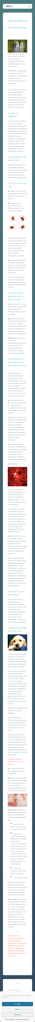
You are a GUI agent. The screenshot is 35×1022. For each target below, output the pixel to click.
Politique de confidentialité (22, 1019)
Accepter (17, 1004)
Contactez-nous (15, 990)
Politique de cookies (10, 1019)
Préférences (17, 1015)
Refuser (17, 1009)
